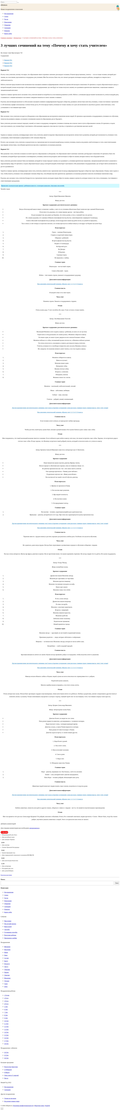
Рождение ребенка (10, 935)
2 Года (6, 998)
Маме (6, 952)
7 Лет (6, 1012)
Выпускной (8, 926)
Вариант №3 (8, 66)
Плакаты (7, 31)
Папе (5, 955)
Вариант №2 (8, 63)
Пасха (6, 1078)
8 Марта (6, 1072)
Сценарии (7, 28)
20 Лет (6, 1052)
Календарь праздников (6, 875)
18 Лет (6, 1044)
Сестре (6, 958)
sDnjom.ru (4, 5)
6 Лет (6, 1009)
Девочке (7, 975)
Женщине (7, 947)
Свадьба (7, 929)
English (47, 1105)
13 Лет (6, 1029)
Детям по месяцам (10, 1098)
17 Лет (6, 1041)
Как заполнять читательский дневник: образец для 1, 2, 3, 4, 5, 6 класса (60, 284)
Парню (6, 972)
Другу (6, 966)
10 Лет (6, 1021)
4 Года (6, 1004)
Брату (6, 961)
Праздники (7, 921)
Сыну (6, 984)
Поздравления (8, 13)
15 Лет (6, 1035)
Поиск (3, 879)
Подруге (7, 964)
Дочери (6, 981)
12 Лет (6, 1026)
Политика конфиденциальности (23, 1105)
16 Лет (6, 1038)
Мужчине (7, 949)
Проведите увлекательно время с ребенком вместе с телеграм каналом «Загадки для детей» (32, 186)
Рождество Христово (11, 1067)
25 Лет (6, 1055)
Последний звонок (10, 924)
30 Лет (6, 1058)
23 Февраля (8, 1069)
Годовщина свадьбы (10, 932)
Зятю (5, 986)
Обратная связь (39, 1105)
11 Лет (6, 1024)
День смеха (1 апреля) (11, 1075)
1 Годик (6, 995)
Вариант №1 (8, 60)
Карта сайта (8, 33)
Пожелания (8, 22)
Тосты (6, 19)
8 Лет (6, 1015)
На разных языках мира (11, 1101)
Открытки (7, 25)
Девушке (7, 969)
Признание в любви (10, 938)
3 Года (6, 1001)
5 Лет (6, 1007)
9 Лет (6, 1018)
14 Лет (6, 1032)
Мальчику (7, 978)
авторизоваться (34, 828)
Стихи (6, 16)
